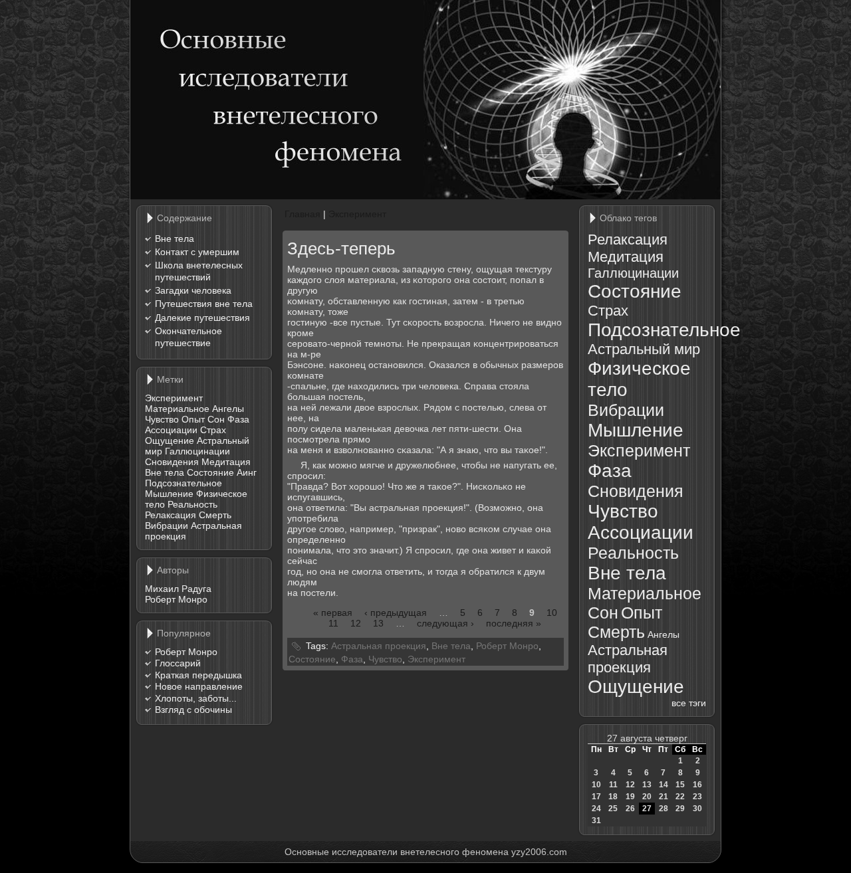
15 (680, 784)
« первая (332, 612)
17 (596, 796)
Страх (213, 430)
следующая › (445, 623)
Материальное (177, 408)
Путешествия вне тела (204, 303)
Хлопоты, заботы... (196, 698)
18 (613, 796)
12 (355, 623)
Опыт (193, 419)
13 (378, 623)
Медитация (226, 461)
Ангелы (228, 408)
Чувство (162, 419)
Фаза (238, 419)
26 (630, 808)
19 (630, 796)
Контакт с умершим (197, 251)
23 (697, 796)
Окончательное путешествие (188, 337)
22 (680, 796)
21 (663, 796)
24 (596, 808)
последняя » (513, 623)
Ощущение (169, 440)
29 (680, 808)
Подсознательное (183, 483)
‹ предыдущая (395, 612)
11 (333, 623)
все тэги (688, 703)
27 (647, 808)
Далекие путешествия (202, 317)
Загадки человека (193, 290)
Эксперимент (174, 398)
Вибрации (166, 525)
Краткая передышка (198, 675)
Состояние (210, 472)
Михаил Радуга (178, 588)
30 (697, 808)
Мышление (169, 493)
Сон (216, 419)
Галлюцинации (197, 451)
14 (663, 784)
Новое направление (199, 686)
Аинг (247, 472)
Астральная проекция (378, 645)
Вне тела (174, 238)
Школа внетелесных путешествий (199, 271)
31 (596, 820)
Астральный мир (644, 349)
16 (697, 784)
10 (552, 612)
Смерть (215, 515)
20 (647, 796)
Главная (302, 214)
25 (613, 808)
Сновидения (172, 461)
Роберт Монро (176, 599)
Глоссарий (178, 663)
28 (663, 808)
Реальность (192, 504)
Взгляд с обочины (193, 709)
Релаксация (170, 515)
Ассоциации (171, 430)
